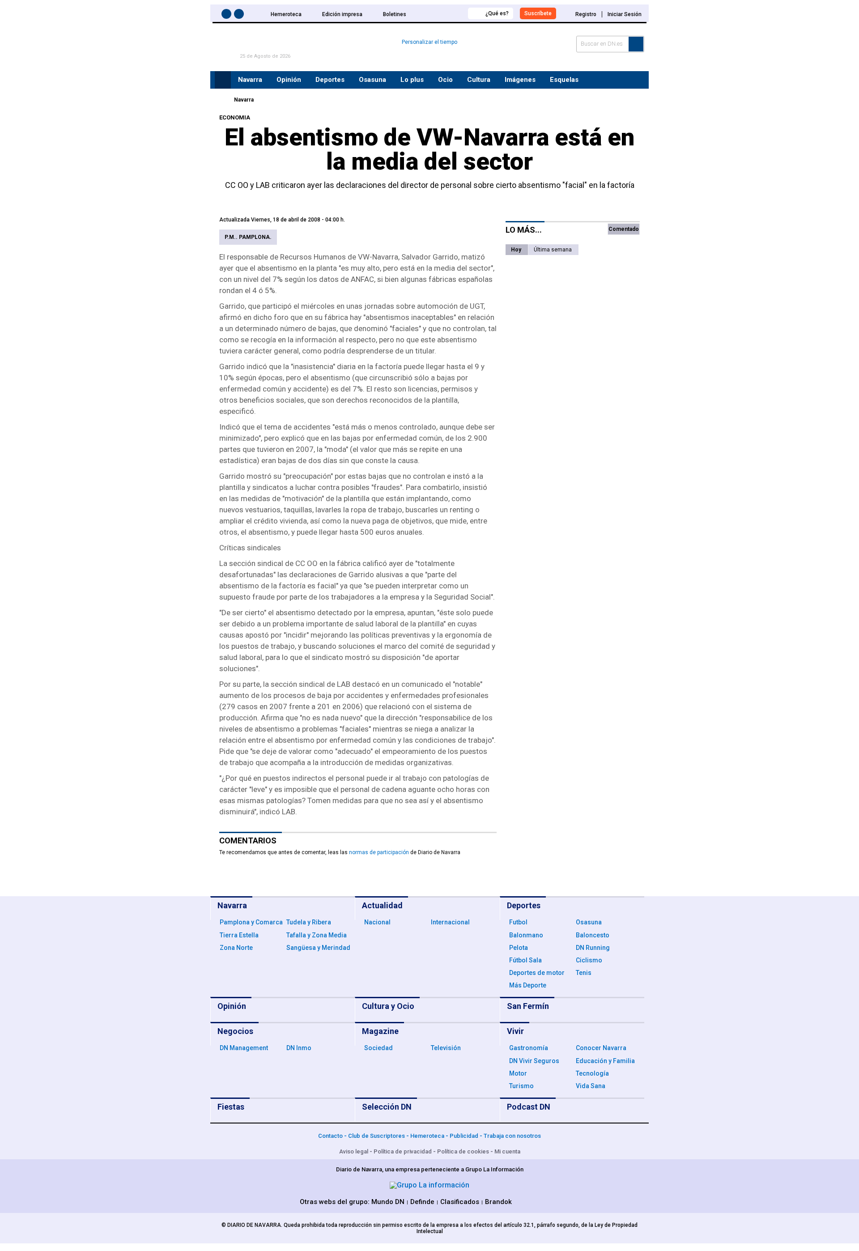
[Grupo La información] (429, 1185)
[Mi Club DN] (444, 13)
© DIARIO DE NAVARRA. (252, 1225)
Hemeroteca (286, 14)
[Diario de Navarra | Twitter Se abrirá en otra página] (240, 15)
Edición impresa (342, 14)
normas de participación (379, 852)
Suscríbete (538, 13)
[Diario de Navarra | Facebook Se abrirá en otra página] (227, 15)
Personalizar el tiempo (429, 42)
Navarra (244, 100)
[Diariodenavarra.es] (221, 100)
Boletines (394, 14)
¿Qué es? (497, 13)
